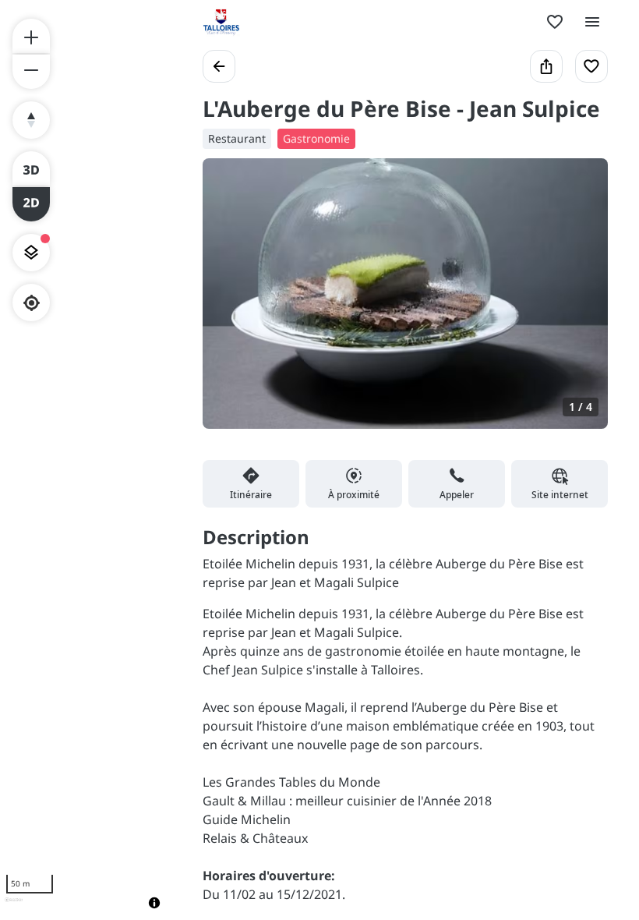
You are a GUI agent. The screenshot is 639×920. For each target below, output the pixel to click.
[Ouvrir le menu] (592, 21)
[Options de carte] (31, 252)
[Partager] (546, 66)
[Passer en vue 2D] (31, 204)
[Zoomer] (31, 36)
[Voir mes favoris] (554, 21)
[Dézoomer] (31, 72)
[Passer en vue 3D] (31, 168)
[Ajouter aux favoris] (591, 66)
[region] (85, 460)
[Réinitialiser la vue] (31, 120)
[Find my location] (31, 303)
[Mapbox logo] (14, 906)
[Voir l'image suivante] (579, 302)
